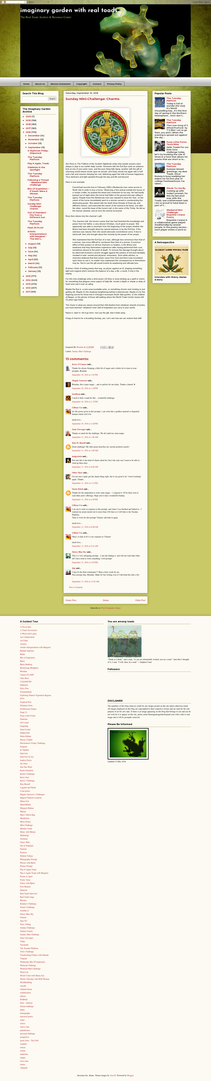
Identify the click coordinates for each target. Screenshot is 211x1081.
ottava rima (24, 1026)
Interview (24, 753)
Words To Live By (176, 188)
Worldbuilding (26, 982)
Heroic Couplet (26, 739)
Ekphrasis (24, 685)
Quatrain (23, 890)
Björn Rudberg (26, 664)
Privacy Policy (114, 84)
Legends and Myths (28, 787)
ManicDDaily (25, 804)
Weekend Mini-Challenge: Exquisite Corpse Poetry (176, 213)
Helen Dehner (25, 736)
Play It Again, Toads (38, 163)
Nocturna (24, 838)
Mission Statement (61, 84)
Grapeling (24, 726)
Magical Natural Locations (31, 797)
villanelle (24, 1067)
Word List (24, 972)
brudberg (76, 393)
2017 (28, 128)
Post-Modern (25, 886)
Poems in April (26, 876)
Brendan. (23, 671)
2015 (28, 276)
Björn (22, 661)
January (32, 271)
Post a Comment (76, 587)
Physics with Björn (27, 862)
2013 (28, 284)
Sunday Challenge (27, 927)
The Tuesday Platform (35, 158)
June (31, 251)
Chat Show (24, 678)
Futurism (23, 719)
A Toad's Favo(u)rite (28, 630)
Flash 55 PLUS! (35, 227)
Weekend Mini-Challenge (30, 968)
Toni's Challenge (27, 951)
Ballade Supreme (27, 650)
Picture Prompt (26, 866)
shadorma (24, 1054)
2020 (29, 116)
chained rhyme (26, 989)
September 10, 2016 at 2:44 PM (85, 423)
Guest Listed (25, 729)
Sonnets (23, 917)
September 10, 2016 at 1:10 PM (85, 388)
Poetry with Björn (27, 883)
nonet (22, 1020)
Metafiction (24, 818)
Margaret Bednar (27, 808)
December (34, 135)
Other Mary (77, 472)
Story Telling (25, 924)
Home (26, 84)
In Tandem (24, 749)
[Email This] (101, 347)
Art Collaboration (27, 637)
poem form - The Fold (29, 1040)
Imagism (23, 746)
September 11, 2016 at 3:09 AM (85, 450)
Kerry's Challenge (27, 780)
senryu (22, 1047)
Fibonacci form (26, 705)
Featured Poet (25, 702)
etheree (23, 996)
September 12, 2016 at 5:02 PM (85, 562)
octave (22, 1023)
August (32, 243)
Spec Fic (23, 920)
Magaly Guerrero (79, 380)
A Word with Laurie (28, 633)
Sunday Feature (26, 931)
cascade (23, 985)
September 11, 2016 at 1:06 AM (85, 437)
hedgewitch (77, 456)
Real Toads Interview (28, 893)
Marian (23, 811)
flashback (24, 999)
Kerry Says (24, 777)
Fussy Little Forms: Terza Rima (177, 143)
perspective (24, 1037)
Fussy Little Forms (27, 715)
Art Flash (24, 640)
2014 (28, 280)
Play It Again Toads (28, 869)
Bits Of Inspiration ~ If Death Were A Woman (38, 191)
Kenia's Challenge (27, 773)
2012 (28, 288)
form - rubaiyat (26, 1002)
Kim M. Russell (79, 442)
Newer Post (71, 600)
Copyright (81, 84)
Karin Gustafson (26, 770)
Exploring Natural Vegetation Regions (35, 695)
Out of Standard (26, 845)
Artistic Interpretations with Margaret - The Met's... (37, 235)
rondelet (23, 1044)
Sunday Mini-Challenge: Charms (35, 206)
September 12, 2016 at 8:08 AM (85, 526)
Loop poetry (25, 791)
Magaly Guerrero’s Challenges (32, 794)
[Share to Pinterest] (112, 347)
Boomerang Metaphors (29, 667)
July (30, 247)
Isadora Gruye (26, 760)
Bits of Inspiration (27, 657)
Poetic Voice (25, 879)
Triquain (23, 958)
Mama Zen (24, 801)
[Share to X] (107, 347)
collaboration (25, 992)
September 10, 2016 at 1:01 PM (85, 374)
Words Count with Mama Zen (32, 975)
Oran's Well (25, 842)
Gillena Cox (77, 407)
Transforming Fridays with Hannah (34, 955)
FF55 (22, 698)
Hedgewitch (25, 732)
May (30, 255)
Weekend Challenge (28, 965)
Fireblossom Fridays (28, 708)
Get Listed (24, 722)
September (34, 147)
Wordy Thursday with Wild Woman (34, 979)
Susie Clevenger (79, 429)
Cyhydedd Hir (26, 681)
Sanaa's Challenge (27, 907)
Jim (73, 568)
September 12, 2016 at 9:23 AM (85, 546)
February (33, 267)
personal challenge (27, 1033)
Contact (97, 84)
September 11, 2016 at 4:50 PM (85, 499)
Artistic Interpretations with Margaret (35, 647)
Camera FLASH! (27, 674)
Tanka (22, 941)
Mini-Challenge (26, 825)
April (31, 259)
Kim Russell (25, 784)
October (33, 143)
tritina (22, 1064)
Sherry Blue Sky (79, 551)
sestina (22, 1050)
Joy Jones (24, 763)
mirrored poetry (26, 1016)
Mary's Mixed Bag (27, 814)
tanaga (22, 1057)
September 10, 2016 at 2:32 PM (85, 401)
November (34, 139)
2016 (28, 132)
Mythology (24, 835)
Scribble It (24, 910)
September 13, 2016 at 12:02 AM (85, 581)
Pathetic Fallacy (26, 855)
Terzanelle (24, 944)
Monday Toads (26, 828)
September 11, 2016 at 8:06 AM (85, 466)
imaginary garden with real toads (68, 10)
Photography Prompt (28, 859)
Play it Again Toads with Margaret (34, 873)
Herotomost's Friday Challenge (32, 743)
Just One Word (26, 767)
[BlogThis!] (104, 347)
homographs (25, 1013)
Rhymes (23, 900)
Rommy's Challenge (28, 903)
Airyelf (113, 1075)
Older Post (140, 600)
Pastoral (23, 852)
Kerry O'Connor (79, 364)
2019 (28, 120)
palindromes (25, 1030)
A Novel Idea (25, 626)
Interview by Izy (27, 756)
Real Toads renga (27, 897)
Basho (22, 654)
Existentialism (26, 691)
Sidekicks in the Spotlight (36, 168)
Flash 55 (23, 712)
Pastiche (23, 849)
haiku (22, 1009)
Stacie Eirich (77, 488)
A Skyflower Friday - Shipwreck (38, 151)
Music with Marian (27, 831)
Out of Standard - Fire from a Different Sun (37, 215)
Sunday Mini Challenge (81, 351)
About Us (40, 84)
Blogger (130, 1075)
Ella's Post (24, 688)
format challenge (27, 1006)
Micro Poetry (25, 821)
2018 (28, 124)
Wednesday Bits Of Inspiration (32, 961)
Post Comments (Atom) (111, 608)
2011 (28, 291)
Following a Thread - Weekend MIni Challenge (38, 182)
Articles (23, 644)
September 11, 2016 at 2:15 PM (85, 483)
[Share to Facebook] (109, 347)
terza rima (24, 1061)
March (31, 263)
